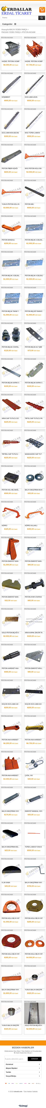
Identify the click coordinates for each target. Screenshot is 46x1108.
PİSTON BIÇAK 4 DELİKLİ (34, 276)
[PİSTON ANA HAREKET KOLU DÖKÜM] (11, 727)
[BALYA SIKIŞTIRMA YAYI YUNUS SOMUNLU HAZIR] (11, 977)
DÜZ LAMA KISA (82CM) (10, 133)
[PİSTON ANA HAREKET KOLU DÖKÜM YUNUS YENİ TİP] (34, 727)
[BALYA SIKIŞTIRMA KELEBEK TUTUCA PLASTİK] (11, 834)
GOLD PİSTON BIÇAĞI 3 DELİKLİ (13, 633)
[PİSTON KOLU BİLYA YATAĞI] (11, 906)
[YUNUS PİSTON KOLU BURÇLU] (11, 191)
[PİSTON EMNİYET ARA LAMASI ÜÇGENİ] (34, 656)
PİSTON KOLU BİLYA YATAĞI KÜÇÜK (15, 954)
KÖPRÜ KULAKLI (31, 525)
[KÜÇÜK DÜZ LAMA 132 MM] (11, 691)
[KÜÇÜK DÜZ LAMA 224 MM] (34, 691)
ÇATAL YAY (29, 775)
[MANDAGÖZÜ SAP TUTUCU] (34, 441)
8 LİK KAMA (6, 883)
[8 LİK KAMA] (11, 870)
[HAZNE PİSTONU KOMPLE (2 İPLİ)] (34, 49)
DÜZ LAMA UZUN (31, 97)
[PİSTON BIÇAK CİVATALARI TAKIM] (11, 334)
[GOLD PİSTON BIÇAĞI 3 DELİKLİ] (11, 620)
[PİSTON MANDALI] (11, 227)
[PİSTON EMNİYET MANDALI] (11, 548)
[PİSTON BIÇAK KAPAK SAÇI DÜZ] (11, 370)
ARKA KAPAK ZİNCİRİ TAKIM (35, 633)
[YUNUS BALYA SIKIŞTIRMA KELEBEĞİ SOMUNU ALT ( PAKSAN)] (34, 977)
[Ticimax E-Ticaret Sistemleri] (23, 1106)
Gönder (34, 1059)
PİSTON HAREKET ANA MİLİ (12, 668)
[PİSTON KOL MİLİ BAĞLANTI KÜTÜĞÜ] (11, 477)
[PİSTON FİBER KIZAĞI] (11, 156)
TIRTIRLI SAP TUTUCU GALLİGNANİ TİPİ (16, 454)
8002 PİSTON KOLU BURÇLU (35, 168)
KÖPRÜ (4, 525)
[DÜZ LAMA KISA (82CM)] (11, 120)
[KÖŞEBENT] (11, 84)
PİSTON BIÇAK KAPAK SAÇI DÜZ (13, 383)
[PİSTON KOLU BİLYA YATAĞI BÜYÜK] (34, 906)
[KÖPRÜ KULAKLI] (34, 513)
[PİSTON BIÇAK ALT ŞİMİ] (34, 334)
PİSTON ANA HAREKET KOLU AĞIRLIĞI (16, 775)
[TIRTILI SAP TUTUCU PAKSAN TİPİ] (34, 406)
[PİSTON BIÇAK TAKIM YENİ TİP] (11, 299)
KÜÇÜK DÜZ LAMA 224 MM (34, 704)
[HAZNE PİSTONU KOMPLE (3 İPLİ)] (11, 49)
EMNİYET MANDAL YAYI (33, 811)
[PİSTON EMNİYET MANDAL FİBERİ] (11, 584)
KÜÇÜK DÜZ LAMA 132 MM (11, 704)
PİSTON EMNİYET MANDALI (12, 561)
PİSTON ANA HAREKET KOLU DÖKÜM (15, 740)
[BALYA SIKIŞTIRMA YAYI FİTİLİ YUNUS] (34, 870)
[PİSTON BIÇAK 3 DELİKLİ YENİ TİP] (11, 263)
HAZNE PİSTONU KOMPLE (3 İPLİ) (14, 61)
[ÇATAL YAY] (34, 763)
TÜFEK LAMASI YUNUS (33, 847)
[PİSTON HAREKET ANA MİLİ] (11, 656)
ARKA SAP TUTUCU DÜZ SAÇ (12, 418)
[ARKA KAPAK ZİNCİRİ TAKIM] (34, 620)
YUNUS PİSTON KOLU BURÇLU (13, 204)
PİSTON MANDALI (8, 240)
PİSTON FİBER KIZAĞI (10, 168)
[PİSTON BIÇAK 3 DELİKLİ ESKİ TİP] (34, 227)
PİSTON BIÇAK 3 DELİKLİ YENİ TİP (14, 276)
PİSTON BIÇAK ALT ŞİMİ (33, 347)
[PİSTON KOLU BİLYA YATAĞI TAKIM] (34, 941)
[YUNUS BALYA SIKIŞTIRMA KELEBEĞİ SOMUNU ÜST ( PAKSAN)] (11, 1013)
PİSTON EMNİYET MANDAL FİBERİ (14, 597)
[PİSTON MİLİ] (34, 191)
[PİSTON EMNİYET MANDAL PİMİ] (34, 548)
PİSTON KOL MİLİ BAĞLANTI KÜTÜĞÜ (15, 490)
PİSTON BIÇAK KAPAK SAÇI (35, 383)
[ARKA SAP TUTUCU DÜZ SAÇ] (11, 406)
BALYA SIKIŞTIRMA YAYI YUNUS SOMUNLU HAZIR (20, 990)
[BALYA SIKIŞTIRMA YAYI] (11, 798)
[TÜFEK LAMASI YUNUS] (34, 834)
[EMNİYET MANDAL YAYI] (34, 798)
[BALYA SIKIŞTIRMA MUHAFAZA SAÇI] (34, 477)
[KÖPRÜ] (11, 513)
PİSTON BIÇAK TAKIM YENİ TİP (13, 311)
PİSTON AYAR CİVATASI (33, 597)
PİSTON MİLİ (29, 204)
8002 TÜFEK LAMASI (32, 133)
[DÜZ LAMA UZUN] (34, 84)
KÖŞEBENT (6, 97)
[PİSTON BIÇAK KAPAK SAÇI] (34, 370)
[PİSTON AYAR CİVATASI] (34, 584)
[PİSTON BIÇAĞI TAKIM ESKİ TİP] (34, 299)
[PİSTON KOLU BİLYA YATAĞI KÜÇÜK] (11, 941)
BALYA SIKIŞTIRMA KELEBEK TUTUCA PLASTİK (19, 847)
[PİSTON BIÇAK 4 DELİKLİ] (34, 263)
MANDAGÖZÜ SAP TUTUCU (35, 454)
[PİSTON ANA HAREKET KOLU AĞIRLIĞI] (11, 763)
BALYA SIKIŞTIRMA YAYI (10, 811)
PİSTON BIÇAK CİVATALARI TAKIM (14, 347)
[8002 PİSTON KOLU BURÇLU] (34, 156)
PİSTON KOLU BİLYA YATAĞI (12, 918)
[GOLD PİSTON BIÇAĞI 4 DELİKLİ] (34, 1013)
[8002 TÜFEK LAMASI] (34, 120)
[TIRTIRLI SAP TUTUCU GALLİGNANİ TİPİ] (11, 441)
